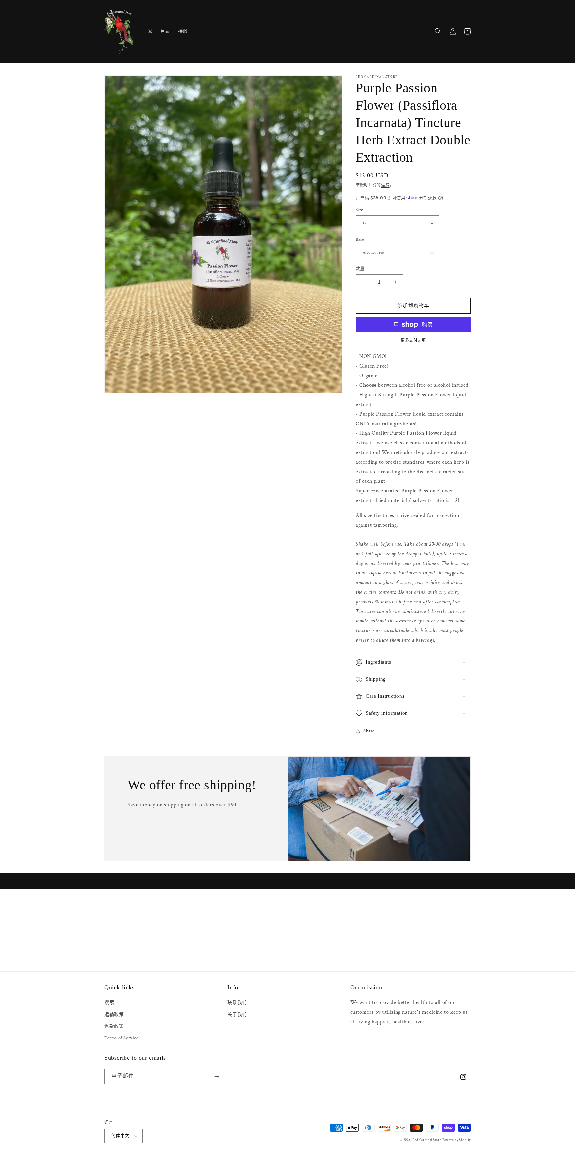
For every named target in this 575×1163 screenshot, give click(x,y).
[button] (438, 31)
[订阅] (216, 1076)
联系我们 (237, 1003)
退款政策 (114, 1026)
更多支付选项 (413, 340)
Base (360, 239)
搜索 (109, 1003)
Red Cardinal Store (427, 1140)
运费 (385, 185)
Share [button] (369, 731)
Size (359, 210)
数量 (360, 269)
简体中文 (120, 1136)
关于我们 (237, 1015)
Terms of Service (121, 1038)
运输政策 (114, 1015)
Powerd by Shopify (456, 1140)
